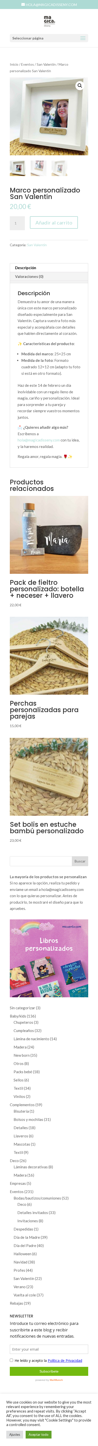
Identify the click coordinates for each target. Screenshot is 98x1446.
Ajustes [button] (14, 1435)
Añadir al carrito (53, 222)
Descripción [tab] (25, 267)
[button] (79, 85)
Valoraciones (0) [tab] (29, 276)
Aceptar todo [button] (38, 1435)
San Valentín (46, 64)
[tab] (49, 282)
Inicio (14, 64)
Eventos (27, 64)
